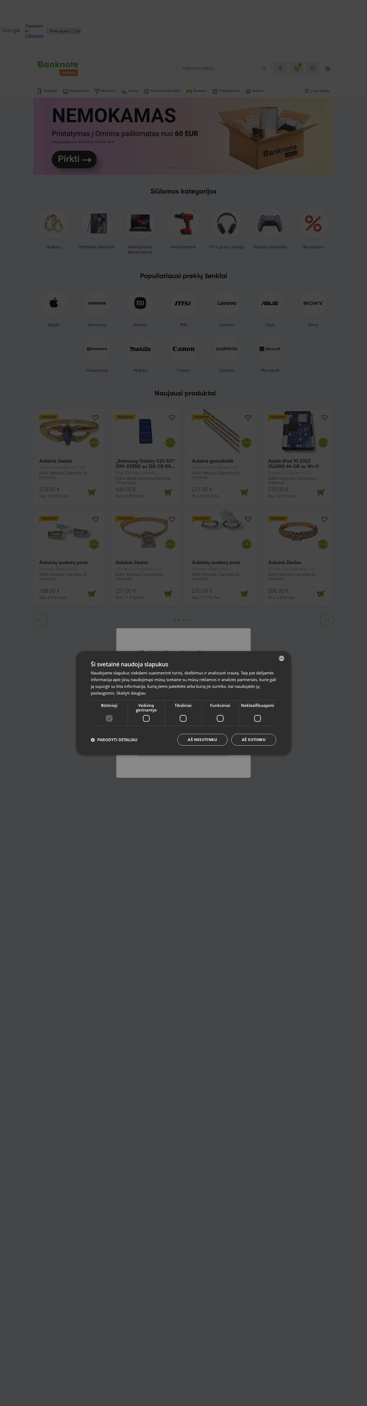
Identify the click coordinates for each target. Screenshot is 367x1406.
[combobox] (281, 658)
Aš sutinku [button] (254, 739)
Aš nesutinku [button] (202, 739)
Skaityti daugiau (131, 692)
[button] (114, 740)
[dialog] (183, 703)
